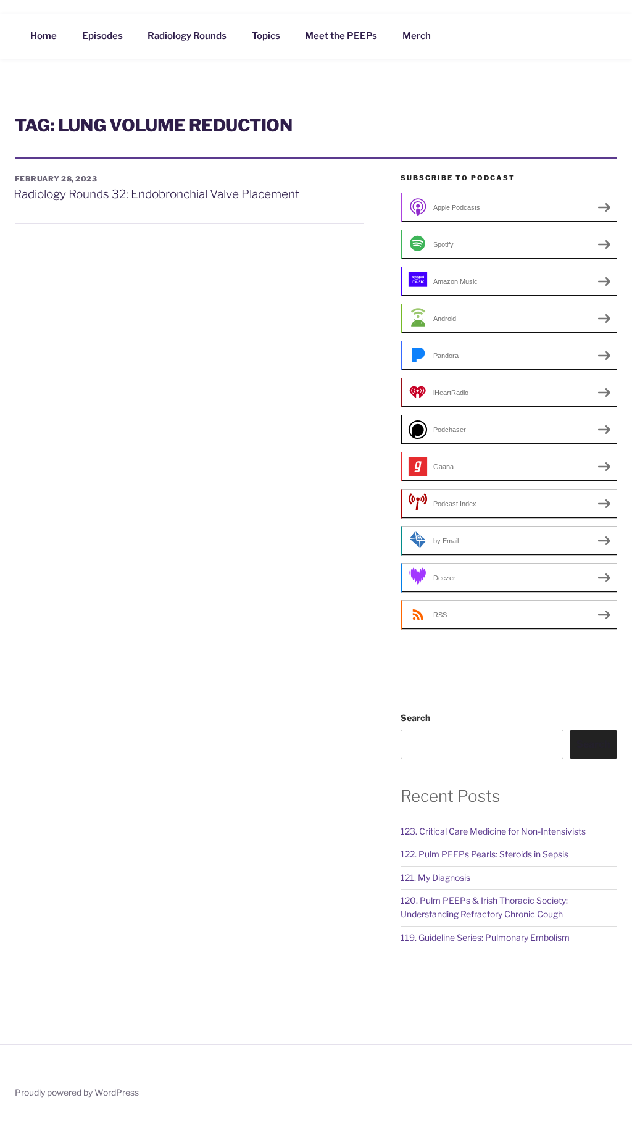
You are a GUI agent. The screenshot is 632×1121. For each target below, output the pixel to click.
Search (415, 717)
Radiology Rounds (187, 35)
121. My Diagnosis (435, 877)
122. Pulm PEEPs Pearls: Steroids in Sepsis (484, 854)
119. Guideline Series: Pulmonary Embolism (485, 937)
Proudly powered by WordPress (77, 1092)
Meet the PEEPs (341, 35)
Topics (266, 35)
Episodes (102, 35)
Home (43, 35)
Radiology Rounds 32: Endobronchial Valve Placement (156, 194)
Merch (416, 35)
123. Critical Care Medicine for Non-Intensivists (493, 831)
